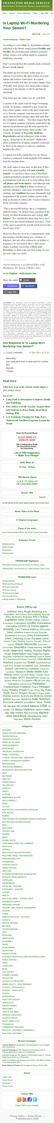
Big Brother (17, 617)
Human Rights (42, 650)
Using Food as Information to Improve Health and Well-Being (28, 401)
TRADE (5, 944)
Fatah (14, 641)
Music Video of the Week (11, 1033)
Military (8, 674)
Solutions (26, 699)
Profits (31, 690)
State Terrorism (41, 699)
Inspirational (18, 656)
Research (33, 693)
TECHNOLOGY (8, 785)
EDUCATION (7, 828)
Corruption (11, 626)
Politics (13, 690)
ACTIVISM (6, 794)
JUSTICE (5, 807)
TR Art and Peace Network (12, 584)
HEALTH (36, 34)
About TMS (44, 13)
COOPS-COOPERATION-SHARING (16, 761)
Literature (44, 669)
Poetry (5, 690)
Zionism (35, 719)
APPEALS (6, 850)
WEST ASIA (6, 871)
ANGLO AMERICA (9, 801)
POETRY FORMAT (9, 1006)
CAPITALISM (7, 880)
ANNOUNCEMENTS (10, 745)
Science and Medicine (32, 696)
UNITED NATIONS (9, 868)
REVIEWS (6, 911)
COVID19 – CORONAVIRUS (13, 987)
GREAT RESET (8, 938)
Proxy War (39, 690)
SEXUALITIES (7, 978)
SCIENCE (6, 920)
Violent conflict (42, 709)
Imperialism (19, 653)
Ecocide (43, 632)
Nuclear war (44, 678)
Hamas (47, 647)
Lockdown (10, 672)
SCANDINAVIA (8, 862)
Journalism (44, 665)
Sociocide (16, 699)
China (21, 619)
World (27, 719)
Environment (41, 635)
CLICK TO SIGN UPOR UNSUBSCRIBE (27, 482)
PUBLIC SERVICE (9, 960)
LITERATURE (7, 966)
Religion (23, 693)
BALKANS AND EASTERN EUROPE (16, 822)
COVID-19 (24, 626)
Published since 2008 (27, 1118)
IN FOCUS (6, 788)
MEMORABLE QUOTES (11, 797)
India (29, 654)
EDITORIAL (6, 730)
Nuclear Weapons (12, 681)
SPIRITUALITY (8, 1003)
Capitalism (11, 619)
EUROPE (6, 834)
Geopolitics (20, 647)
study (24, 45)
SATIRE (5, 914)
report (20, 67)
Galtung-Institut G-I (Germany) (13, 599)
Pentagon (44, 686)
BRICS (36, 617)
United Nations (30, 706)
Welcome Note (8, 553)
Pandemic (25, 687)
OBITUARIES (7, 1009)
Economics (11, 635)
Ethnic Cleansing (14, 638)
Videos (35, 13)
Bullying (44, 617)
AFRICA (5, 791)
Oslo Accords (26, 684)
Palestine (39, 683)
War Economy (31, 713)
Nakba (13, 677)
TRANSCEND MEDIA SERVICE (26, 3)
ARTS (4, 932)
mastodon (12, 286)
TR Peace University (10, 587)
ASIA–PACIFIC (8, 813)
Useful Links (7, 1077)
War (7, 712)
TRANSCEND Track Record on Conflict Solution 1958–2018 (25, 569)
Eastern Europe (31, 632)
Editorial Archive (8, 544)
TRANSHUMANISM (10, 929)
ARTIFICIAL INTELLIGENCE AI (14, 877)
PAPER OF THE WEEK (11, 742)
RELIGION (6, 926)
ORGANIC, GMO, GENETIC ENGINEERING (19, 908)
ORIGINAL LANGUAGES (12, 1015)
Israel (31, 662)
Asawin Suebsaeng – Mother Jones (17, 39)
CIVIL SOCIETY (8, 972)
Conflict (31, 623)
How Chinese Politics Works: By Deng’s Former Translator (25, 532)
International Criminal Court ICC (22, 659)
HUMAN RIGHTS (9, 782)
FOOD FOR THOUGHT (11, 1000)
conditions (21, 193)
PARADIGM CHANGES (11, 905)
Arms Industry (34, 614)
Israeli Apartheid (43, 662)
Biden (8, 617)
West (9, 716)
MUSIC (5, 969)
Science (16, 696)
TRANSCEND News (10, 736)
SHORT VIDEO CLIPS (10, 1021)
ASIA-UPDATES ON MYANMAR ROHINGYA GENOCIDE (24, 819)
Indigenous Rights (40, 654)
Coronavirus (44, 623)
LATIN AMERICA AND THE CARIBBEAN (17, 843)
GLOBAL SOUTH (9, 840)
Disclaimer (6, 1083)
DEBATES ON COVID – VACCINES (16, 917)
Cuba (17, 629)
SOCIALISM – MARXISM (11, 886)
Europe (27, 639)
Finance (21, 641)
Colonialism (20, 623)
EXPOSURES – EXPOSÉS (12, 889)
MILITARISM (7, 776)
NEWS (4, 804)
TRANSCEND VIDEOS (11, 739)
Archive (12, 13)
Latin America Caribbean (26, 668)
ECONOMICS (7, 941)
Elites (30, 635)
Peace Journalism (23, 13)
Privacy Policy (7, 1086)
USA (43, 706)
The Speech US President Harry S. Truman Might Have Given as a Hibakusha (24, 1051)
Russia (7, 695)
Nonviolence (32, 677)
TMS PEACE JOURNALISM (13, 752)
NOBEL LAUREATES (10, 755)
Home (4, 13)
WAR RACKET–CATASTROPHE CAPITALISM (20, 810)
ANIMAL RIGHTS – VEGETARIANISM (16, 984)
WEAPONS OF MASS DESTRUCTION (17, 770)
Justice (9, 668)
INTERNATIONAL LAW (11, 859)
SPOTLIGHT (7, 846)
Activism (12, 611)
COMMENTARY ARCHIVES (13, 1027)
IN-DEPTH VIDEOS (9, 1018)
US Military (17, 709)
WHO (45, 716)
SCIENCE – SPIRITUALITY (12, 990)
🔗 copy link (10, 292)
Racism (14, 693)
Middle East (41, 671)
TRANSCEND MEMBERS (12, 767)
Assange (46, 614)
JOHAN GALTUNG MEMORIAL (14, 733)
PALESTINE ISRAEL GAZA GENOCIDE (17, 856)
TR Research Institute (10, 593)
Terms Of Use (7, 1080)
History (28, 650)
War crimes (16, 712)
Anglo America (33, 611)
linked (23, 186)
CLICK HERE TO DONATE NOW (27, 438)
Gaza (19, 644)
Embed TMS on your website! (27, 1105)
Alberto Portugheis (9, 1060)
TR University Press (10, 596)
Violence (29, 709)
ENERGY (6, 816)
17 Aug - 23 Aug (27, 467)
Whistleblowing (34, 716)
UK (4, 706)
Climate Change (32, 620)
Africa (20, 611)
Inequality (7, 656)
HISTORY (6, 892)
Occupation (27, 680)
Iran (24, 662)
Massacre (21, 672)
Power (23, 690)
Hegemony (17, 650)
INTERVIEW (7, 935)
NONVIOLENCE (8, 764)
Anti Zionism (21, 614)
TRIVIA (5, 963)
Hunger (7, 654)
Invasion (18, 662)
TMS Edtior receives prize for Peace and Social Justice (23, 565)
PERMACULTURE (9, 954)
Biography (27, 617)
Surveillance (29, 702)
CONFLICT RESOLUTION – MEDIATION (18, 758)
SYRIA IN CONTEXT (10, 865)
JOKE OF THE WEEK (10, 1012)
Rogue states (44, 693)
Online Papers (7, 547)
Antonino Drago (8, 1055)
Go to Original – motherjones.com (19, 273)
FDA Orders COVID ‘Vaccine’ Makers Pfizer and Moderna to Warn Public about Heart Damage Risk (28, 410)
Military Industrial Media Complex (28, 675)
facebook (30, 286)
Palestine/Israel (12, 687)
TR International (8, 581)
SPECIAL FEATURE (10, 923)
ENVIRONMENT (8, 883)
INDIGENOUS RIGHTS (11, 902)
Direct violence (15, 632)
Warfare (44, 712)
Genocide (30, 644)
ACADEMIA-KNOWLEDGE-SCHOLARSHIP (19, 874)
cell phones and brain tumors (17, 183)
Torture (39, 702)
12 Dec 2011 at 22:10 (39, 352)
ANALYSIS (6, 779)
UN (18, 706)
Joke (36, 666)
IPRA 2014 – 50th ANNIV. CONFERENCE (18, 1030)
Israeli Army (8, 666)
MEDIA (5, 837)
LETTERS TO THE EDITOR (12, 981)
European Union (40, 638)
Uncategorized (8, 1024)
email (26, 280)
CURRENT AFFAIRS (10, 975)
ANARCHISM (7, 951)
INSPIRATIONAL (8, 997)
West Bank (19, 715)
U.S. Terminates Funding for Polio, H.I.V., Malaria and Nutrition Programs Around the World (28, 420)
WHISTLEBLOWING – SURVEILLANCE (17, 899)
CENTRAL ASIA (8, 831)
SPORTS (5, 993)
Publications (7, 550)
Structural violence (13, 702)
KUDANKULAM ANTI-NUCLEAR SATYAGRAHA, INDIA (23, 957)
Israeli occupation (23, 665)
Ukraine (11, 706)
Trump (47, 702)
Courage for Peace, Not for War (35, 1065)
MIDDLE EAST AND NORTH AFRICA (16, 853)
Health (6, 650)
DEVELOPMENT (8, 948)
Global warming (34, 647)
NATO (21, 677)
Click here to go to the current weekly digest (24, 386)
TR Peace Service (9, 590)
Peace (35, 687)
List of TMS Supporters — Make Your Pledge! (27, 454)
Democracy (45, 629)
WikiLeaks (18, 719)
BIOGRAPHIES (8, 749)
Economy (22, 635)
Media (30, 671)
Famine (7, 641)
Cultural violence (30, 629)
